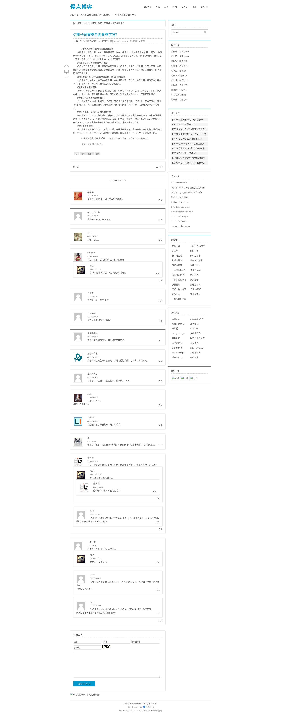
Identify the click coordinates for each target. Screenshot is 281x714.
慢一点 (78, 41)
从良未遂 (194, 343)
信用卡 (90, 154)
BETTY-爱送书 (178, 353)
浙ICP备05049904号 (135, 707)
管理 (158, 7)
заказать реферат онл (180, 226)
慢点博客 (81, 7)
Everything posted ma (180, 207)
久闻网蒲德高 (93, 212)
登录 (160, 711)
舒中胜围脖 (177, 256)
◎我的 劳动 (179, 90)
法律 (76, 154)
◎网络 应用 (179, 85)
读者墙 (184, 7)
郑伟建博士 (195, 285)
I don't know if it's (179, 183)
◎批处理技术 (179, 95)
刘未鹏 (175, 251)
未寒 (156, 711)
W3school (176, 294)
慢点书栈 (204, 7)
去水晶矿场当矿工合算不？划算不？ (188, 150)
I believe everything (179, 197)
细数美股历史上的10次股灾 (187, 119)
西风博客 (91, 313)
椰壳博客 (194, 357)
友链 (175, 7)
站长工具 (176, 246)
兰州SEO (91, 417)
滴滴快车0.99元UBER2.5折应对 (189, 129)
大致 (92, 575)
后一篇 (159, 167)
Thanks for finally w (179, 216)
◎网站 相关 (179, 61)
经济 (97, 154)
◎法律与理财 (90, 23)
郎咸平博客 (177, 260)
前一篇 (76, 167)
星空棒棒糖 (92, 333)
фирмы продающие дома (182, 212)
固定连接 (105, 41)
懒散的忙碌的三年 (183, 124)
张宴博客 (176, 285)
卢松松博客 (195, 333)
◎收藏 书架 (179, 100)
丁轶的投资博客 (179, 280)
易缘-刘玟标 (195, 289)
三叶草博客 (195, 353)
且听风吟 (176, 338)
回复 (160, 200)
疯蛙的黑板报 (178, 324)
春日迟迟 (176, 319)
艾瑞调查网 (195, 294)
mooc (89, 233)
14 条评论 (142, 41)
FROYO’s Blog (196, 348)
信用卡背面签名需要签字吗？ (96, 35)
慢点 (92, 266)
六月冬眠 (194, 275)
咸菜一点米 (92, 353)
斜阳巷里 (194, 251)
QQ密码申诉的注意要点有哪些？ (188, 145)
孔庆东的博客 (196, 260)
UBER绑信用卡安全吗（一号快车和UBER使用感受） (189, 136)
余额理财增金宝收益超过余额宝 (188, 160)
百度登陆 (194, 246)
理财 (83, 154)
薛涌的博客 (177, 265)
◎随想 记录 (180, 51)
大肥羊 (90, 293)
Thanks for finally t (179, 221)
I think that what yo (179, 202)
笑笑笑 (90, 192)
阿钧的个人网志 (197, 338)
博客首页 (147, 7)
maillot (90, 394)
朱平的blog (195, 265)
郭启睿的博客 (178, 275)
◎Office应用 (179, 75)
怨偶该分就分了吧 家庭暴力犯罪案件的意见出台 (188, 165)
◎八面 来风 (180, 56)
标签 (166, 7)
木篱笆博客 (177, 343)
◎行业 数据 (179, 71)
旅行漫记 (194, 324)
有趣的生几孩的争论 (184, 153)
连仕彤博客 (177, 348)
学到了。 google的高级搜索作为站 (186, 192)
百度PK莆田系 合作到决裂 (187, 139)
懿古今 (90, 458)
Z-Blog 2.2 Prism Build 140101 (139, 711)
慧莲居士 (194, 280)
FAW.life (194, 328)
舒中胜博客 (195, 256)
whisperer (91, 253)
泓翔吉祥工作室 (179, 289)
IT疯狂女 (91, 542)
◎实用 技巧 (179, 80)
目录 (194, 7)
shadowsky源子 (196, 319)
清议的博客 (195, 270)
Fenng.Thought (178, 333)
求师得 (175, 328)
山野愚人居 (92, 374)
